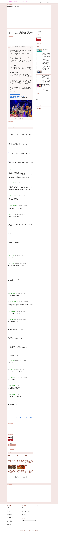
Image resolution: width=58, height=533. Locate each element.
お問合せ (36, 530)
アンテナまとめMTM (10, 520)
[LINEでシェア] (13, 445)
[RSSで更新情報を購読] (13, 449)
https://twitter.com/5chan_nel (15, 97)
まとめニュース (9, 511)
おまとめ (8, 508)
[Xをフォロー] (10, 449)
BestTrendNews (24, 514)
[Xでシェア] (8, 445)
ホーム (21, 530)
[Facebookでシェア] (10, 445)
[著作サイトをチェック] (8, 449)
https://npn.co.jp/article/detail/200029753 (17, 96)
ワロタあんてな (24, 508)
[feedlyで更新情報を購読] (12, 449)
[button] (15, 445)
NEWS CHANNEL (9, 524)
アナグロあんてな (9, 514)
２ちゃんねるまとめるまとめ (26, 511)
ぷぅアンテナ (9, 510)
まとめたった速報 (9, 521)
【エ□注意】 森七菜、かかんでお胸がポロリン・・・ (14, 6)
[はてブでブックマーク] (12, 445)
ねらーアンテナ (24, 510)
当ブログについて (25, 530)
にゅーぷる (8, 518)
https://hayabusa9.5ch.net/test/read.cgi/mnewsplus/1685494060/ (24, 417)
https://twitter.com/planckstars (15, 94)
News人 (23, 507)
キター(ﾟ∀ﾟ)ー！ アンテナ (11, 517)
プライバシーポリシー (32, 530)
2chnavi (8, 507)
